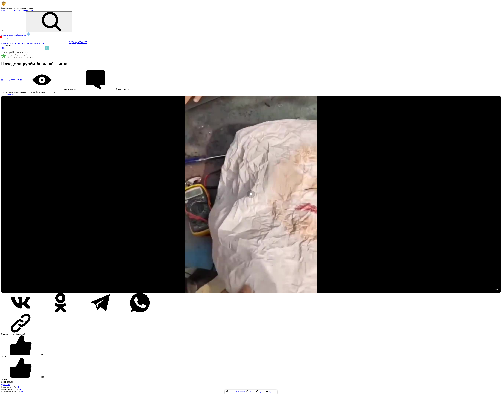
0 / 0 (5, 379)
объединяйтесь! (26, 8)
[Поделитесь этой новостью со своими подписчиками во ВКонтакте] (21, 312)
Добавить (251, 391)
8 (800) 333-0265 (78, 42)
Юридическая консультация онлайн (17, 10)
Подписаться (7, 382)
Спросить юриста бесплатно (14, 35)
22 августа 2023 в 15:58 (11, 80)
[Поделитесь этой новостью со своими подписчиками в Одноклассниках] (61, 312)
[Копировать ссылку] (251, 323)
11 (22, 392)
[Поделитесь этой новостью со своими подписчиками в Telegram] (100, 312)
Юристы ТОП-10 (8, 43)
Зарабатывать (7, 94)
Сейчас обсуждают (25, 43)
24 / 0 (3, 357)
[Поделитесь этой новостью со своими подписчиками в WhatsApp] (139, 312)
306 (19, 389)
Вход (4, 40)
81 (18, 387)
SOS (3, 48)
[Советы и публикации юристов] (3, 5)
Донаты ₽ (5, 384)
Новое (39, 43)
